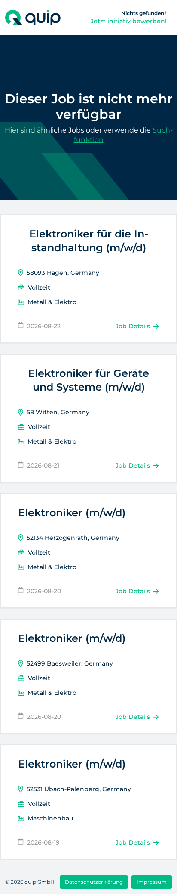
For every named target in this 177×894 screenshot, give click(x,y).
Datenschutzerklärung (94, 882)
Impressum (152, 882)
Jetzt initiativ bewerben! (129, 21)
